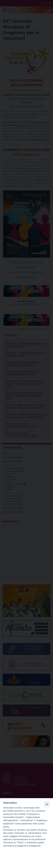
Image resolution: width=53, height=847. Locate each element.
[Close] (47, 804)
